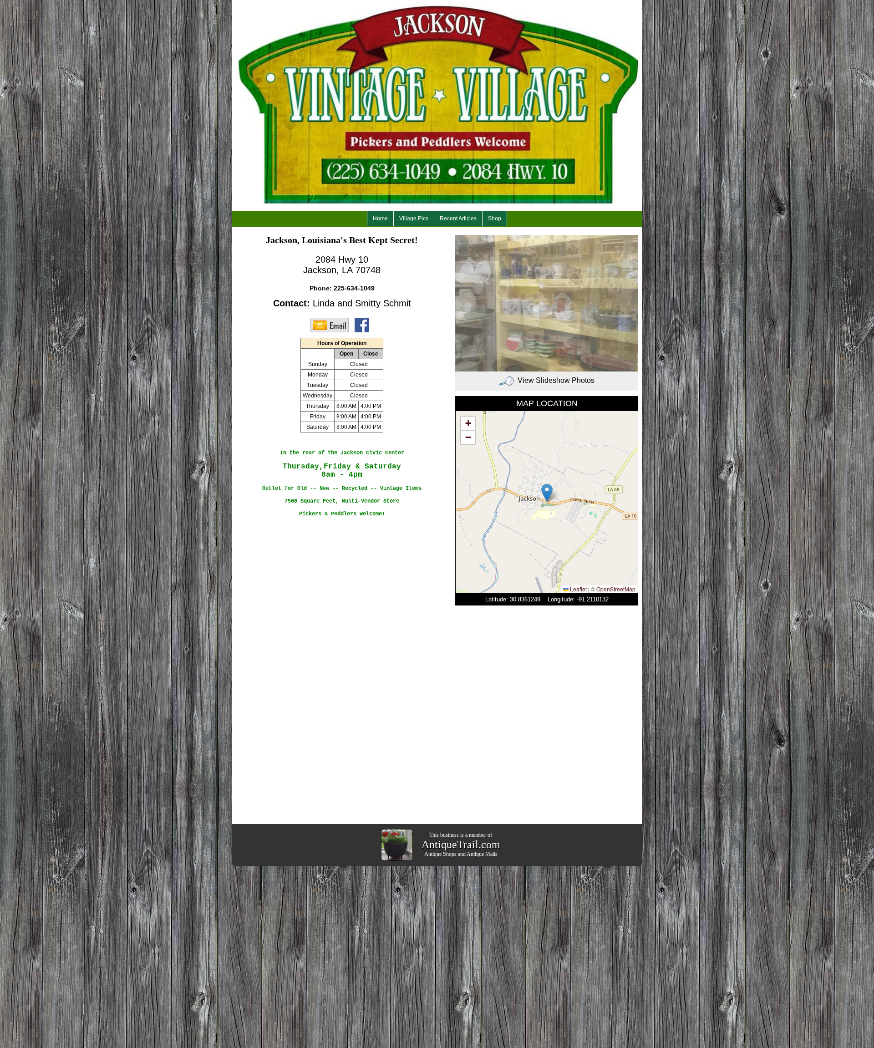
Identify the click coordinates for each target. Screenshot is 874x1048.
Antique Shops (440, 854)
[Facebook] (364, 324)
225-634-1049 (354, 288)
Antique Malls (482, 854)
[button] (547, 492)
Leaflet (578, 589)
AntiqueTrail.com (461, 844)
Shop (494, 218)
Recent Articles (458, 218)
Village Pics (413, 218)
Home (380, 218)
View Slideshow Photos (556, 380)
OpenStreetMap (615, 589)
